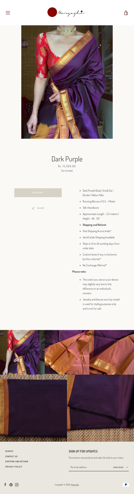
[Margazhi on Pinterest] (11, 484)
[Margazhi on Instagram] (16, 484)
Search (9, 451)
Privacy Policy (13, 466)
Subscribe (118, 467)
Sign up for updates (83, 451)
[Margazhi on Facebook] (5, 484)
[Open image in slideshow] (67, 82)
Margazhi (75, 484)
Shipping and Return (16, 461)
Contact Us (11, 456)
